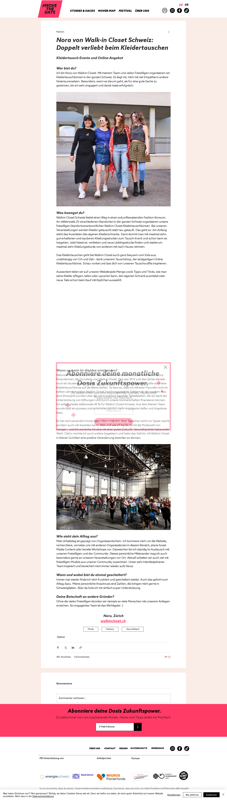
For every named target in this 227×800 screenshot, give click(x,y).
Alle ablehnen (192, 794)
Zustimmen (211, 794)
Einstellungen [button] (174, 794)
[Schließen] (223, 795)
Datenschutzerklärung (43, 796)
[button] (165, 367)
